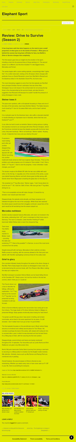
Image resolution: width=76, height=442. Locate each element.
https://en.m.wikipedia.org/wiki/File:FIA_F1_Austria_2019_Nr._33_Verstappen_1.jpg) (21, 377)
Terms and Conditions (53, 439)
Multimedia (56, 2)
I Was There (36, 2)
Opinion (28, 2)
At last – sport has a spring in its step (43, 409)
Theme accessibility (36, 439)
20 (22, 29)
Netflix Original (15, 388)
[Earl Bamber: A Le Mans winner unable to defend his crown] (19, 401)
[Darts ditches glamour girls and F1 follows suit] (31, 401)
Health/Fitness (66, 2)
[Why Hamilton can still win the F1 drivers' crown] (7, 401)
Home (3, 2)
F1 (5, 388)
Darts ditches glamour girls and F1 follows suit (31, 410)
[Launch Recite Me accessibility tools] (71, 437)
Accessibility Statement (19, 439)
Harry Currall (8, 44)
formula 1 (9, 388)
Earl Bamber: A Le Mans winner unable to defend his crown (19, 411)
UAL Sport (5, 6)
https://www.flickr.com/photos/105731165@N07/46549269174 (27, 370)
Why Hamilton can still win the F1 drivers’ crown (7, 410)
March (18, 29)
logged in (13, 423)
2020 (13, 29)
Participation (46, 2)
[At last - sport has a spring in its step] (43, 401)
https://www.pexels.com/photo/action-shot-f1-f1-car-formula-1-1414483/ (18, 384)
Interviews (19, 2)
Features (11, 2)
